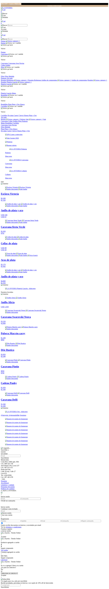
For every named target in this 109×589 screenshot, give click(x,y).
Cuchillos (4, 106)
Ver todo (10, 78)
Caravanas (4, 54)
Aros (17, 63)
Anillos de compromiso (49, 80)
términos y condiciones (13, 527)
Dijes (2, 67)
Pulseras (4, 78)
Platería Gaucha (12, 82)
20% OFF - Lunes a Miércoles (11, 4)
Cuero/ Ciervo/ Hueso (21, 115)
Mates (14, 93)
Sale (27, 119)
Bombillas (4, 95)
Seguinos (23, 415)
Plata (10, 104)
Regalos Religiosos (7, 80)
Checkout (4, 560)
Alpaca (22, 104)
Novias (21, 63)
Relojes (3, 119)
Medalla (11, 76)
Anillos (7, 65)
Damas (3, 41)
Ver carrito (4, 550)
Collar (3, 65)
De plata (11, 115)
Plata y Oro (16, 104)
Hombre (90, 80)
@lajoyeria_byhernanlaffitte (10, 415)
